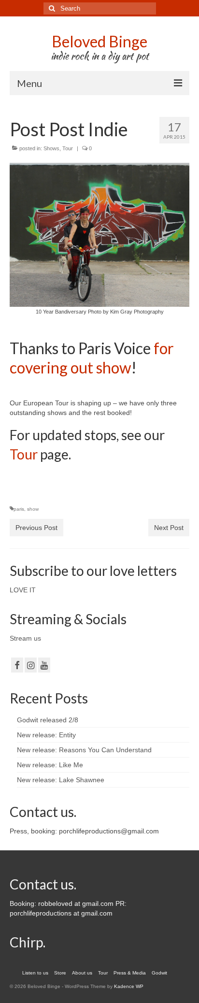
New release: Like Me (50, 765)
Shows (51, 148)
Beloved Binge (99, 41)
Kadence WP (128, 986)
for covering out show (92, 358)
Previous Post (36, 527)
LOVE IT (23, 590)
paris (19, 509)
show (33, 509)
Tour (67, 148)
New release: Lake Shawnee (60, 780)
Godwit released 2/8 (47, 720)
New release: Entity (46, 735)
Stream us (25, 638)
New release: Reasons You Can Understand (84, 750)
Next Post (169, 527)
